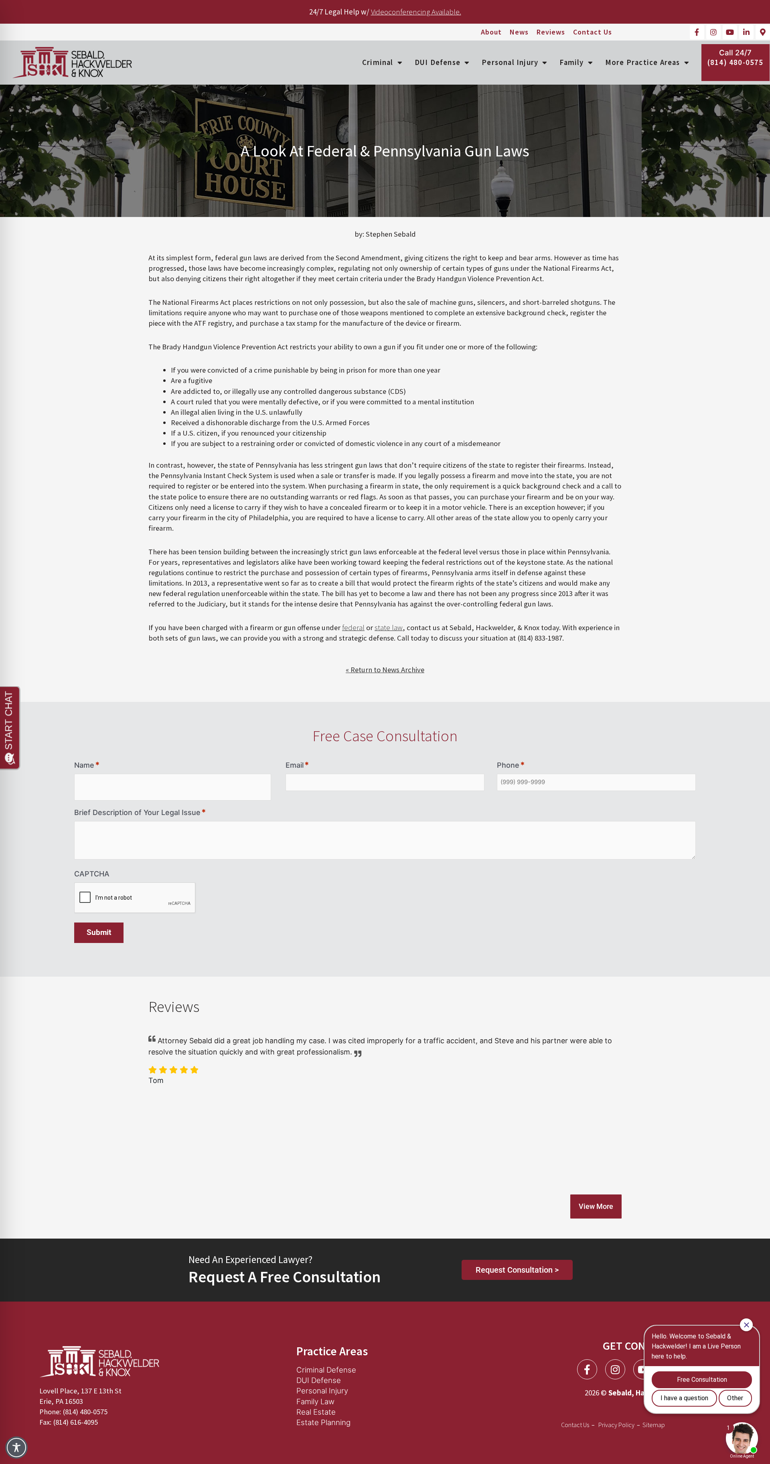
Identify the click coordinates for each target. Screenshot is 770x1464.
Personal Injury (510, 62)
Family (571, 62)
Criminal (377, 62)
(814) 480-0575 (735, 62)
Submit (99, 932)
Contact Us (592, 32)
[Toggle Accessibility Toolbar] (16, 1447)
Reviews (551, 32)
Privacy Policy (616, 1425)
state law (389, 627)
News (519, 32)
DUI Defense (437, 62)
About (491, 32)
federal (353, 627)
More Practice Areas (642, 62)
